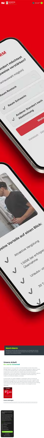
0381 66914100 (37, 3)
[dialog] (7, 423)
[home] (2, 2)
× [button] (12, 411)
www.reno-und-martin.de (12, 4)
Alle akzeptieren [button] (7, 431)
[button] (42, 3)
